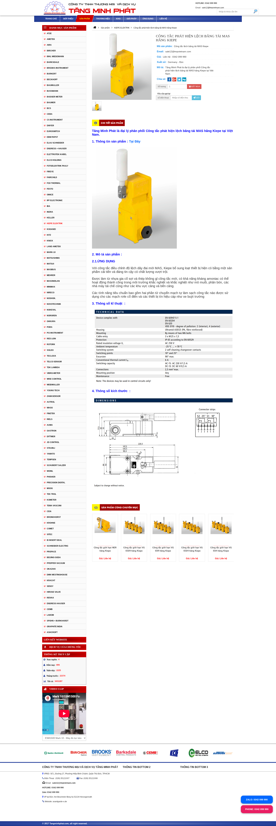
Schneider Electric (57, 546)
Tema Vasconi (54, 505)
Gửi (197, 98)
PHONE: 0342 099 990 (256, 809)
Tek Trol (51, 494)
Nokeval (51, 310)
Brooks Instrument (57, 68)
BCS (49, 108)
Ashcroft (52, 632)
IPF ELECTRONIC (55, 200)
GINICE (50, 195)
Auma (50, 425)
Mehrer (51, 275)
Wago (50, 408)
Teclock (51, 356)
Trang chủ (51, 19)
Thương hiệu (103, 19)
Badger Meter (54, 97)
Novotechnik (54, 304)
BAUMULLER (53, 85)
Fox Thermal (54, 183)
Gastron (51, 431)
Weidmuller (53, 385)
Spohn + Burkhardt (57, 621)
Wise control (54, 379)
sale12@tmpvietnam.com (213, 8)
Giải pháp (131, 19)
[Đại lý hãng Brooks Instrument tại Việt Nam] (102, 753)
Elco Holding (54, 160)
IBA (48, 206)
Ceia (49, 511)
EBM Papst (52, 137)
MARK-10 (51, 252)
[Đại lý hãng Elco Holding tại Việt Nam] (198, 753)
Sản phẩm (84, 19)
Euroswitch (53, 131)
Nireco (50, 292)
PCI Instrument (55, 333)
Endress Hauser (56, 603)
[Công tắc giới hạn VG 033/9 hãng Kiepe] (134, 530)
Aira (49, 45)
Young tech (53, 390)
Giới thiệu (68, 19)
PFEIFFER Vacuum (56, 563)
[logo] (90, 8)
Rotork (51, 344)
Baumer (51, 102)
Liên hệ (163, 19)
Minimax (51, 287)
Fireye (50, 172)
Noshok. (51, 298)
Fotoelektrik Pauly (57, 166)
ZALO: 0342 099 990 (257, 799)
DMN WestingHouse (57, 575)
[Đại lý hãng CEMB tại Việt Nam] (150, 753)
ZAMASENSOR (54, 396)
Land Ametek (54, 246)
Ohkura (51, 321)
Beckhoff (52, 79)
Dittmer (51, 436)
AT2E (49, 33)
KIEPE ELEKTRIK (55, 223)
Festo (50, 189)
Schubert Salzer (56, 465)
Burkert (51, 74)
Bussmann (52, 91)
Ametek (51, 39)
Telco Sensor (54, 362)
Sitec (49, 534)
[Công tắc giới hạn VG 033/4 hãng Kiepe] (192, 530)
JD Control (53, 442)
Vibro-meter (53, 373)
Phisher (51, 477)
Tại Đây (134, 141)
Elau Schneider (55, 143)
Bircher (51, 51)
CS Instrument (55, 120)
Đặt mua (195, 86)
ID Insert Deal (54, 540)
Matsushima (53, 258)
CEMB (50, 609)
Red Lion (51, 339)
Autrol (51, 402)
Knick (50, 241)
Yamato (51, 454)
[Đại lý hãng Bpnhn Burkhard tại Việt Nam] (53, 753)
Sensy (50, 586)
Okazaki (51, 569)
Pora (49, 327)
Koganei (51, 229)
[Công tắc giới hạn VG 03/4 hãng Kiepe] (221, 530)
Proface (51, 552)
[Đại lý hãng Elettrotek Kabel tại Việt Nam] (222, 753)
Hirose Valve (54, 592)
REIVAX (50, 598)
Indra (50, 212)
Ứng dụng (148, 19)
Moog (50, 488)
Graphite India (54, 626)
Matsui (50, 264)
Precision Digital (56, 482)
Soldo (50, 350)
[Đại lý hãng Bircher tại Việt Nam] (77, 753)
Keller (50, 218)
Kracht (51, 580)
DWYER (50, 125)
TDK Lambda (53, 367)
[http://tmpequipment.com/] (94, 28)
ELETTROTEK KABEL (57, 154)
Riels (49, 419)
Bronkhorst (54, 517)
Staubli (51, 448)
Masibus (51, 269)
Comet (50, 529)
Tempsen (51, 459)
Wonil (50, 471)
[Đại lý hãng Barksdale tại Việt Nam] (126, 753)
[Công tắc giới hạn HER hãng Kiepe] (105, 530)
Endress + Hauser (57, 148)
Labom (50, 615)
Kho (118, 19)
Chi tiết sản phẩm (112, 122)
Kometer (51, 500)
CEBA (49, 114)
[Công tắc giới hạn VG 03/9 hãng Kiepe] (163, 530)
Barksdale (53, 62)
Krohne (51, 523)
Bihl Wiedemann (55, 56)
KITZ (49, 235)
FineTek (51, 413)
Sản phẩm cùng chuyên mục (119, 507)
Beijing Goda (54, 557)
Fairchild (52, 177)
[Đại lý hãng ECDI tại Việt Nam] (174, 753)
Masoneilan (53, 281)
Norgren (52, 315)
